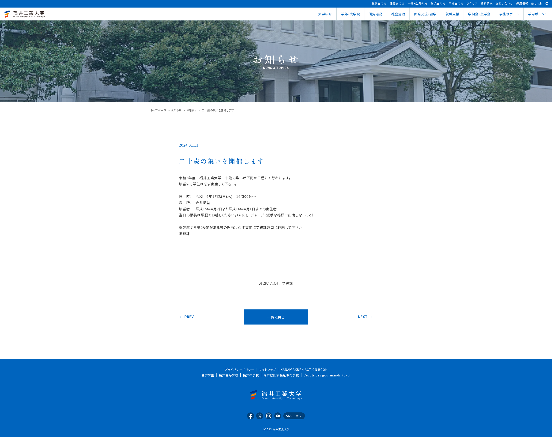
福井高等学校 (228, 375)
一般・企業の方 (418, 3)
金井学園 (208, 375)
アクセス (472, 3)
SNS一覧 (292, 416)
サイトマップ (267, 369)
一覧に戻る (276, 317)
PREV (189, 317)
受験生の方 (379, 3)
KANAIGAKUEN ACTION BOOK (304, 369)
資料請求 (487, 3)
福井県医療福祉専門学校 (281, 375)
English (536, 3)
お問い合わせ (504, 3)
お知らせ (176, 110)
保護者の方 (397, 3)
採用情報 (522, 3)
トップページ (158, 110)
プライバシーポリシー (239, 369)
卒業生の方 (456, 3)
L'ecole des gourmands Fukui (327, 375)
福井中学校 (251, 375)
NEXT (363, 317)
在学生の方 (437, 3)
